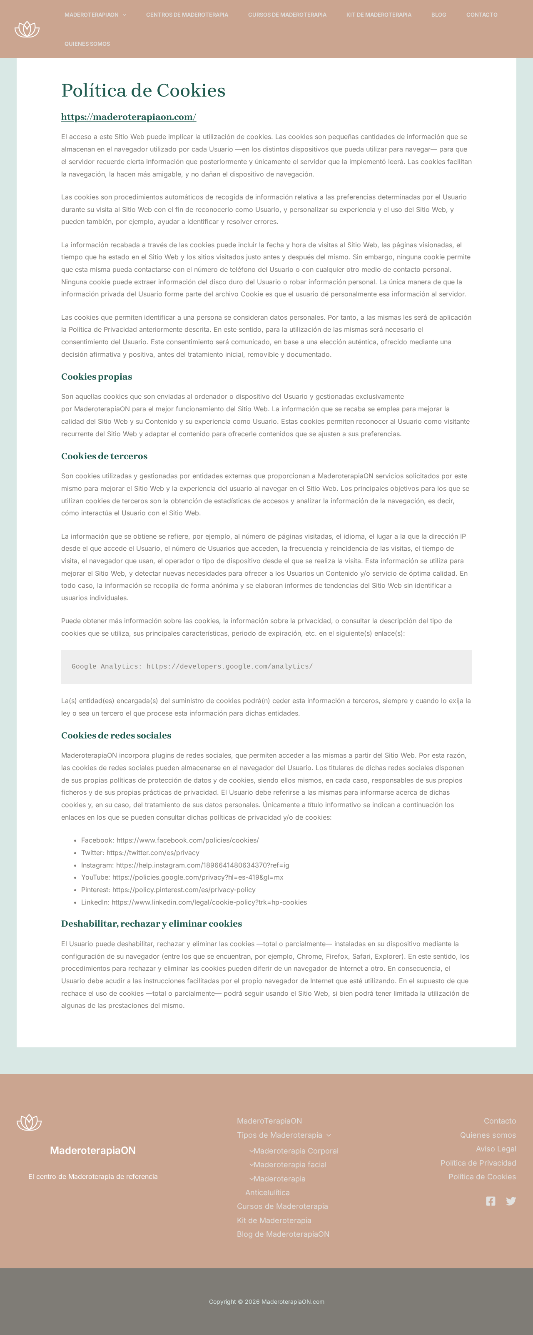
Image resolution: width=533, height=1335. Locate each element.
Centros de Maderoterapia (187, 14)
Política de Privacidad (478, 1162)
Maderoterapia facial (290, 1164)
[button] (122, 14)
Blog (438, 14)
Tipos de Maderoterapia (279, 1135)
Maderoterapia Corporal (296, 1150)
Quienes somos (87, 43)
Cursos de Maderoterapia (287, 14)
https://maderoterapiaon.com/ (129, 117)
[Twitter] (511, 1201)
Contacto (482, 14)
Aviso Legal (496, 1148)
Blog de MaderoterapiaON (283, 1234)
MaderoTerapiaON (92, 14)
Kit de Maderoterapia (378, 14)
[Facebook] (491, 1201)
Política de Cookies (482, 1176)
